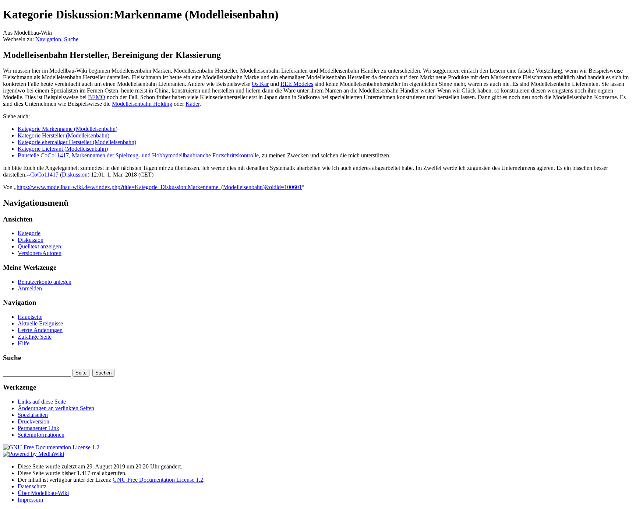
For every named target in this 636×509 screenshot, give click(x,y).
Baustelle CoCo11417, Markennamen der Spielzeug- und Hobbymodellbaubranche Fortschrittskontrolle (138, 155)
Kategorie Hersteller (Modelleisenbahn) (63, 135)
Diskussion (75, 174)
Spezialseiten (33, 415)
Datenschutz (32, 486)
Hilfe (23, 343)
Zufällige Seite (35, 337)
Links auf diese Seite (42, 401)
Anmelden (30, 288)
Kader (192, 104)
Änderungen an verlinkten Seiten (56, 408)
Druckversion (33, 421)
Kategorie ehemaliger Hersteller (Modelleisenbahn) (77, 142)
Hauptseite (30, 317)
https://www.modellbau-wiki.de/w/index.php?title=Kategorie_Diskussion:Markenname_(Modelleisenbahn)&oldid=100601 (159, 187)
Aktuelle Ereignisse (40, 323)
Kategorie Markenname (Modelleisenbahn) (67, 129)
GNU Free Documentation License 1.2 (158, 480)
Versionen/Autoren (39, 253)
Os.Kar (260, 84)
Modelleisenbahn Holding (142, 104)
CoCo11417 (44, 174)
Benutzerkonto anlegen (44, 282)
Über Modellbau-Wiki (43, 493)
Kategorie (29, 233)
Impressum (30, 499)
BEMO (96, 97)
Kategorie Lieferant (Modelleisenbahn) (63, 149)
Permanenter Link (38, 428)
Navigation (48, 39)
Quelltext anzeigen (39, 246)
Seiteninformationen (41, 435)
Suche (71, 39)
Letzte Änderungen (40, 330)
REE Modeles (296, 84)
